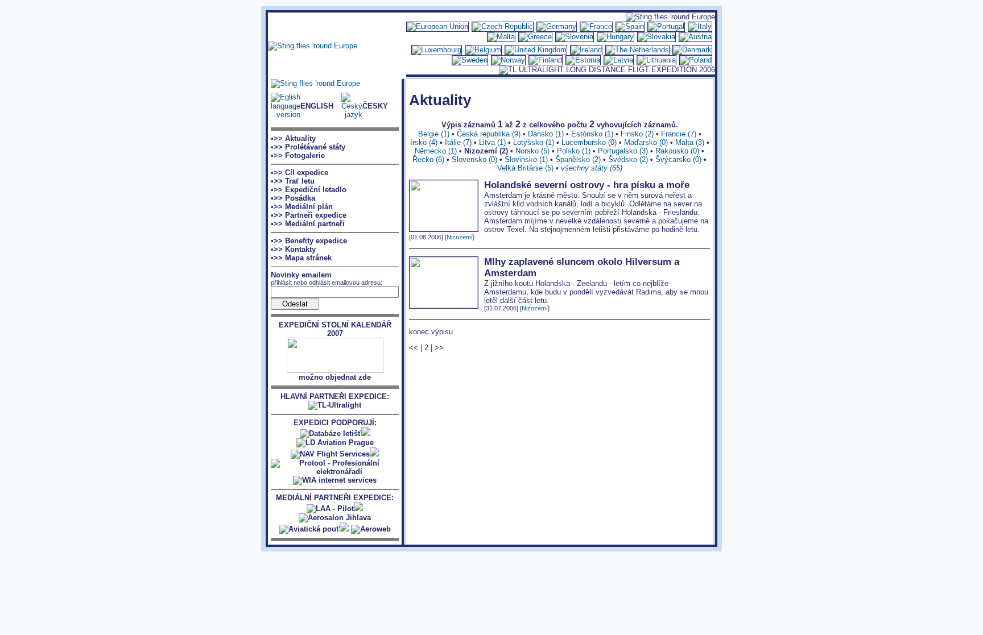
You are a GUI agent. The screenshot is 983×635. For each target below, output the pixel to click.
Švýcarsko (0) (678, 159)
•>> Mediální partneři (308, 223)
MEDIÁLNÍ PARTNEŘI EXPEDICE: (335, 497)
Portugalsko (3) (623, 151)
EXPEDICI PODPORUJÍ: (335, 422)
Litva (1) (492, 142)
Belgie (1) (433, 134)
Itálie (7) (458, 142)
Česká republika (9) (489, 134)
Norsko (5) (532, 151)
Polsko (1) (573, 151)
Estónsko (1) (592, 134)
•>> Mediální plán (302, 206)
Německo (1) (436, 151)
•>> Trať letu (293, 181)
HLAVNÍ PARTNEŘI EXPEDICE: (334, 396)
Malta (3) (689, 142)
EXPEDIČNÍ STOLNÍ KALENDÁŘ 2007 (335, 329)
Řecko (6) (428, 159)
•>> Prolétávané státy (308, 147)
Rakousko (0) (677, 151)
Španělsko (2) (578, 159)
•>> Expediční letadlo (308, 189)
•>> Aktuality (293, 138)
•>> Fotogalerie (298, 155)
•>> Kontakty (293, 249)
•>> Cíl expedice (299, 172)
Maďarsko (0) (646, 142)
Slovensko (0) (474, 159)
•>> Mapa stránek (301, 258)
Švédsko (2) (628, 159)
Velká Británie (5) (525, 168)
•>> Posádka (293, 198)
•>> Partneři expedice (308, 215)
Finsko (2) (637, 134)
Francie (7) (678, 134)
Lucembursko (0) (589, 142)
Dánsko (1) (546, 134)
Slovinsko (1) (526, 159)
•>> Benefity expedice (309, 240)
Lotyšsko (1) (533, 142)
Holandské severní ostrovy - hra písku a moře (586, 185)
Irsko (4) (423, 142)
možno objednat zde (335, 377)
